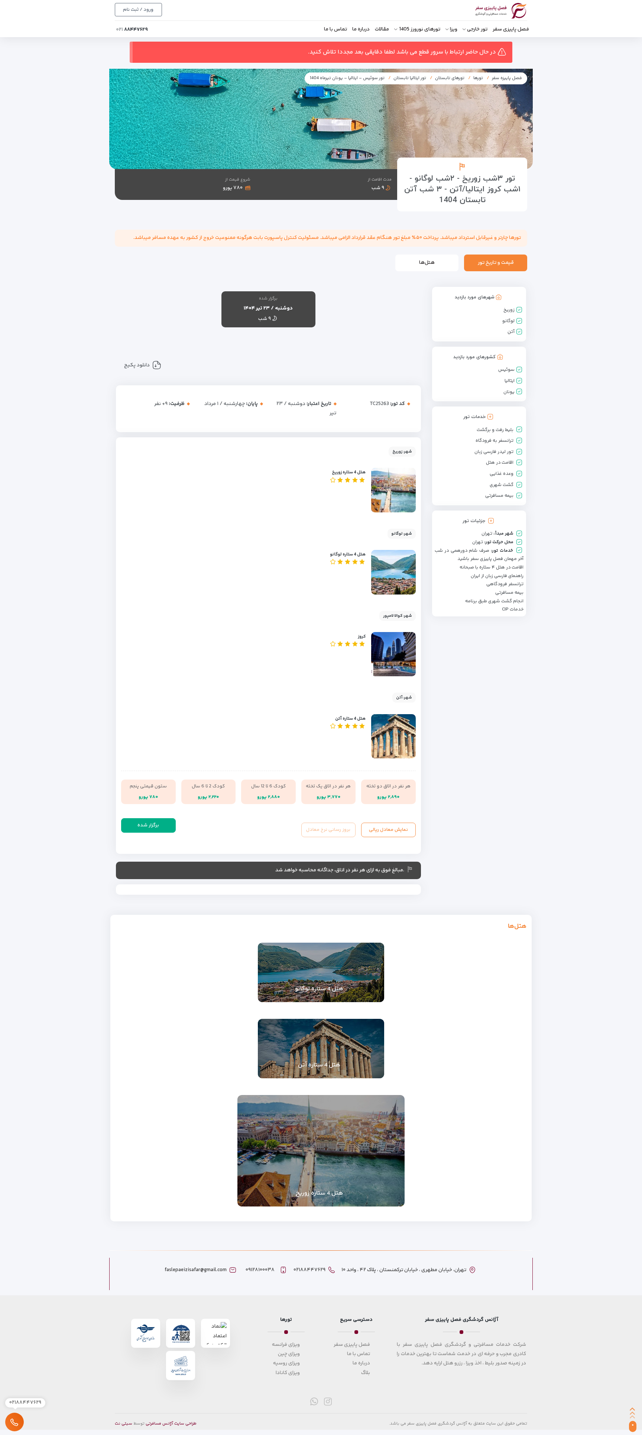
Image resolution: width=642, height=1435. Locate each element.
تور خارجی (477, 29)
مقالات (382, 29)
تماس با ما (335, 29)
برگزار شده (148, 825)
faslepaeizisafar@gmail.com (196, 1270)
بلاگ (365, 1373)
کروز (362, 636)
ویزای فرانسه (286, 1345)
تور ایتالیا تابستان (409, 78)
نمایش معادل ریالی (388, 829)
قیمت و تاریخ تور (496, 263)
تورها (478, 78)
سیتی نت (123, 1424)
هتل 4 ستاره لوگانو (348, 554)
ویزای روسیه (286, 1363)
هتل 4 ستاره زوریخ (349, 472)
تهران (487, 533)
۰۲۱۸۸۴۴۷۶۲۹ (309, 1270)
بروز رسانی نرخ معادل (328, 829)
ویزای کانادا (288, 1373)
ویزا (453, 29)
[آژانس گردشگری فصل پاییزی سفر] (492, 11)
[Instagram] (327, 1401)
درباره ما (361, 29)
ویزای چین (289, 1354)
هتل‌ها (427, 263)
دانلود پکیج (137, 366)
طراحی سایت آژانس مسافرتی (171, 1424)
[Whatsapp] (314, 1401)
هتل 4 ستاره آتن (350, 718)
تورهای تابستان (449, 78)
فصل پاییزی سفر (511, 29)
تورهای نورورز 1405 (419, 29)
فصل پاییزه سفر (507, 78)
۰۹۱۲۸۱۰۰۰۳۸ (260, 1270)
